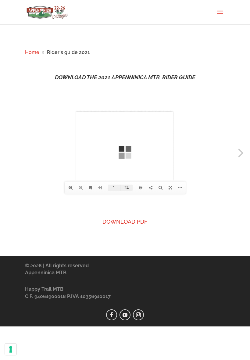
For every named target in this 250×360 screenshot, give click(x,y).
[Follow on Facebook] (111, 314)
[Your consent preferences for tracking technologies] (10, 349)
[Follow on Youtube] (125, 314)
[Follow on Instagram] (138, 314)
